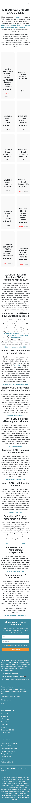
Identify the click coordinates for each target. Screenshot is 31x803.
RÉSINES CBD (5, 719)
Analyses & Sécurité (7, 762)
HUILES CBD (5, 716)
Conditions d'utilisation (7, 746)
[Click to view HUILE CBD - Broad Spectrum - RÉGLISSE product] (23, 140)
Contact (3, 759)
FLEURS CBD (5, 714)
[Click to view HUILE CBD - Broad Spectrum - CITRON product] (8, 107)
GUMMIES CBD (5, 722)
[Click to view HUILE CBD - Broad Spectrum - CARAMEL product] (23, 58)
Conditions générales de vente (10, 743)
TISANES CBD (5, 727)
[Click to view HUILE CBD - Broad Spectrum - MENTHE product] (8, 140)
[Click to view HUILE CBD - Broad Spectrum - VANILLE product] (8, 170)
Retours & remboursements (9, 748)
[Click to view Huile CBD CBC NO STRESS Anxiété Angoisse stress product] (23, 201)
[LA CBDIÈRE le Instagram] (3, 703)
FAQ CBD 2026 (5, 732)
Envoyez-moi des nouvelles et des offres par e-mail (15, 645)
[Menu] (1, 2)
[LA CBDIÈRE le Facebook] (1, 703)
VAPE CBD (4, 724)
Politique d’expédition (7, 754)
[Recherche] (2, 2)
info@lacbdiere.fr (6, 700)
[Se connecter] (18, 2)
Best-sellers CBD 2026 (7, 730)
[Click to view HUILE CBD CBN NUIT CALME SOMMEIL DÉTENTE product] (23, 238)
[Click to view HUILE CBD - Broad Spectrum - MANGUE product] (23, 107)
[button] (7, 89)
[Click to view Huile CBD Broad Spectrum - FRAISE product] (8, 202)
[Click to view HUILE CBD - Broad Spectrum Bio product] (23, 170)
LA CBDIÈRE (12, 768)
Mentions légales (6, 756)
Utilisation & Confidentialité (9, 751)
